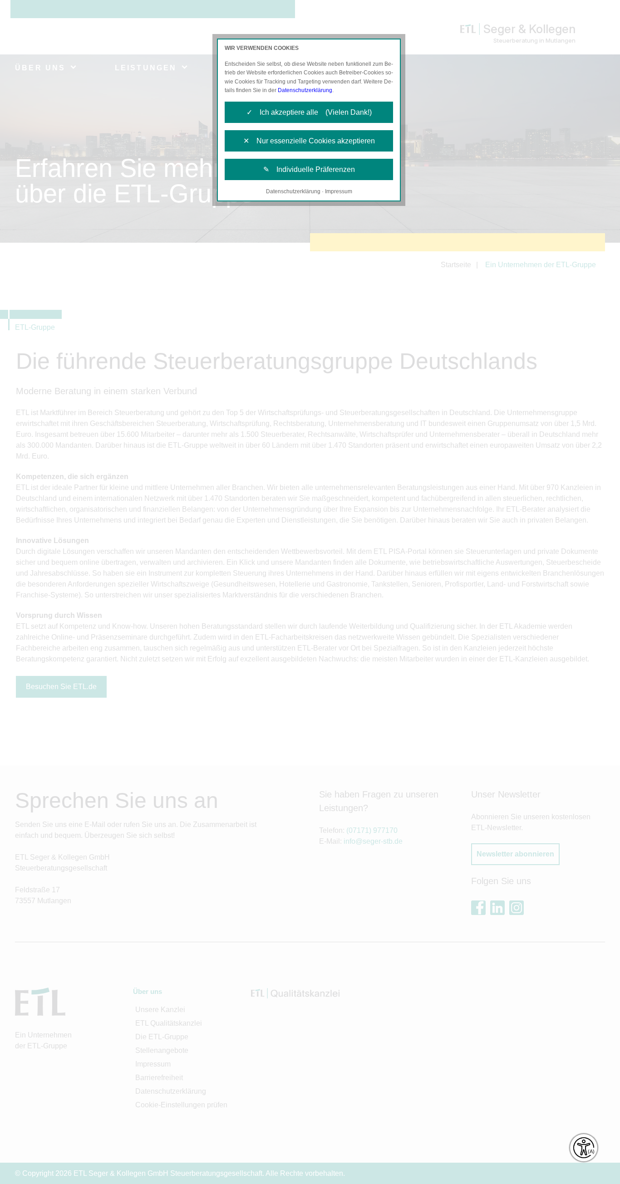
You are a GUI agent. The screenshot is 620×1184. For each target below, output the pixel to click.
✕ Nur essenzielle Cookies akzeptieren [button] (309, 141)
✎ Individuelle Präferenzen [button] (309, 169)
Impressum (338, 191)
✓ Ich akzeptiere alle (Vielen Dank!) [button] (309, 112)
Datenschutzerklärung (305, 90)
